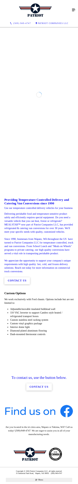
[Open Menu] (73, 10)
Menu (40, 480)
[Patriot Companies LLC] (35, 10)
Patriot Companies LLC (53, 23)
